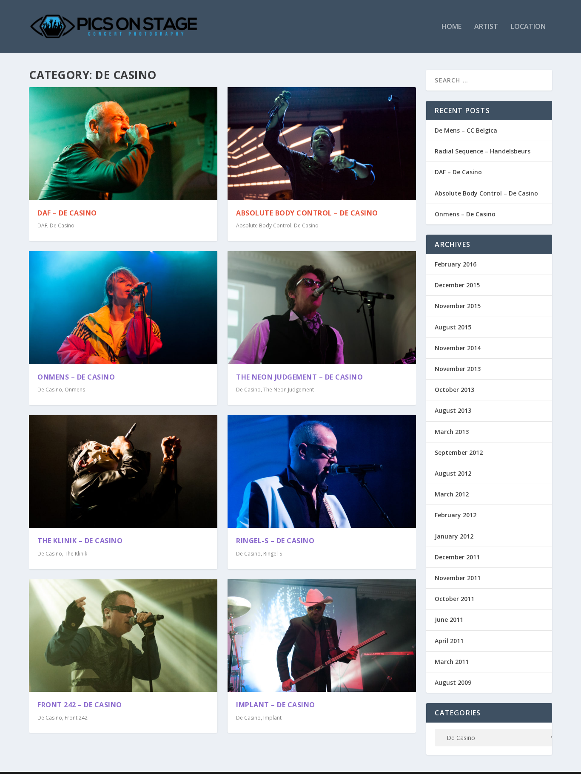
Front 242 (76, 717)
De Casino (62, 225)
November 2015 (458, 306)
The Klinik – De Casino (79, 540)
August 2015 (453, 327)
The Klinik (76, 553)
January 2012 (454, 536)
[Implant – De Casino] (322, 635)
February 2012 (455, 515)
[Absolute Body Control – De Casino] (322, 143)
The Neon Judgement (288, 389)
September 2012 (459, 452)
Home (451, 27)
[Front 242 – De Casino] (123, 635)
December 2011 (457, 557)
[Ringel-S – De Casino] (322, 471)
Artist (486, 27)
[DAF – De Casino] (123, 143)
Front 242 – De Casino (79, 704)
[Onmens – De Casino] (123, 307)
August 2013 (453, 410)
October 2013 (454, 390)
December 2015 (457, 285)
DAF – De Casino (67, 213)
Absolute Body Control (263, 225)
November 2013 (458, 369)
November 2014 (458, 348)
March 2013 (452, 432)
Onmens (75, 389)
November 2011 (458, 578)
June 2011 (449, 619)
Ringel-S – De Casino (275, 540)
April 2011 (449, 641)
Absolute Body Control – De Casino (307, 213)
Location (528, 27)
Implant (272, 717)
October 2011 (454, 599)
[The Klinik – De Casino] (123, 471)
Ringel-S (272, 553)
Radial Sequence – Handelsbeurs (482, 151)
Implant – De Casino (275, 704)
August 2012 (453, 473)
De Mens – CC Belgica (466, 130)
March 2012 (452, 494)
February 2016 (455, 264)
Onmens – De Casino (76, 377)
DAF (42, 225)
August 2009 (453, 682)
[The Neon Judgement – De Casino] (322, 307)
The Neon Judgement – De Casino (299, 377)
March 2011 (452, 662)
